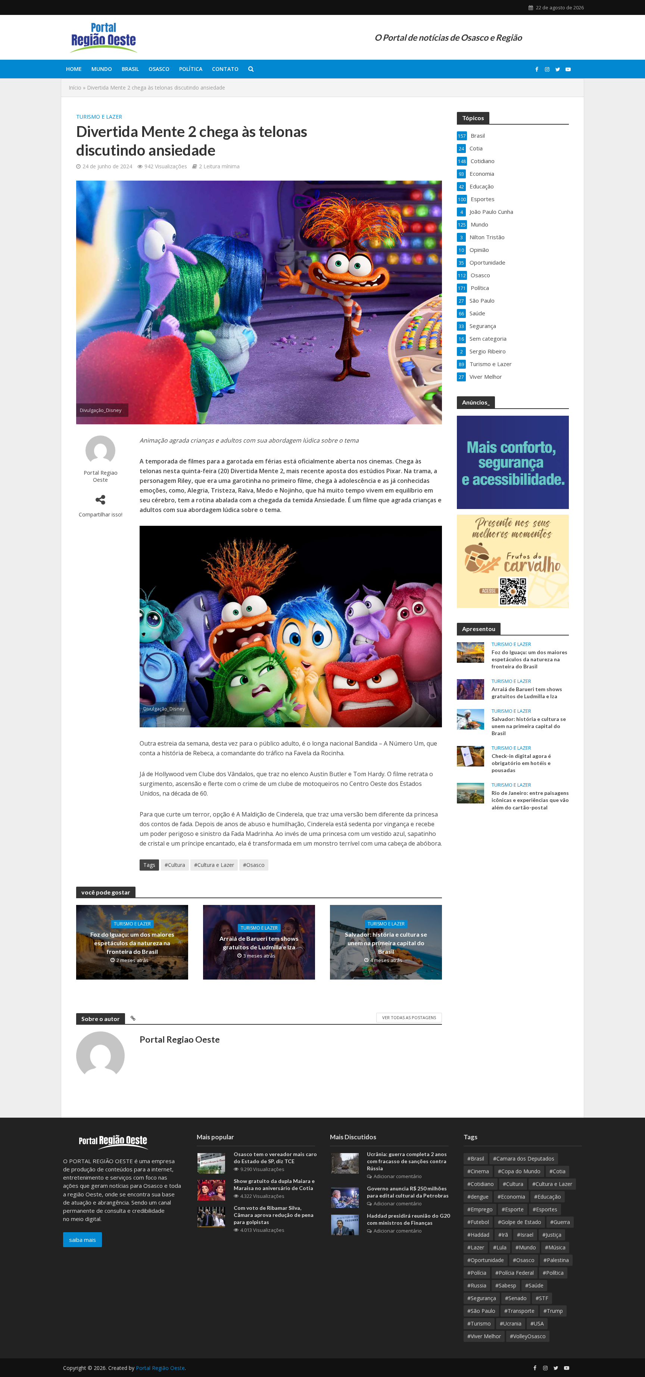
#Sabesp (505, 1285)
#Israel (525, 1234)
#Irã (503, 1234)
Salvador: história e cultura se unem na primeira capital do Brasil (386, 943)
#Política (553, 1272)
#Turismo (479, 1323)
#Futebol (478, 1221)
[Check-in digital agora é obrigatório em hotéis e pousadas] (470, 755)
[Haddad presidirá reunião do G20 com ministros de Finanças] (345, 1224)
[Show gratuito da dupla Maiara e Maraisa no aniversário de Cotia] (211, 1189)
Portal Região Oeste (160, 1367)
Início (75, 87)
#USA (537, 1323)
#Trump (553, 1310)
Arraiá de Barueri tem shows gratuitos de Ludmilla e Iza (259, 942)
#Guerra (560, 1221)
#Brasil (475, 1158)
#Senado (516, 1298)
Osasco (159, 68)
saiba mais (82, 1239)
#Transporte (519, 1310)
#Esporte (513, 1209)
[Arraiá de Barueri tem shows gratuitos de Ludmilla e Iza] (470, 688)
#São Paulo (481, 1310)
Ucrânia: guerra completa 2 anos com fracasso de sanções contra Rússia (407, 1161)
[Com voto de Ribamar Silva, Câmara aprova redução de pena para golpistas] (211, 1216)
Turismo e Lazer (99, 116)
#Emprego (480, 1209)
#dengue (478, 1196)
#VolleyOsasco (528, 1336)
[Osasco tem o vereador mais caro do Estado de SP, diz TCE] (211, 1162)
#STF (542, 1298)
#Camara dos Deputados (523, 1158)
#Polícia (476, 1272)
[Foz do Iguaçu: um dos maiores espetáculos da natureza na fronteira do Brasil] (470, 651)
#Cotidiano (480, 1183)
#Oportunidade (485, 1260)
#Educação (547, 1196)
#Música (555, 1247)
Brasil (130, 68)
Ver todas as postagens (409, 1017)
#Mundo (525, 1247)
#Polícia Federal (514, 1272)
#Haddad (478, 1234)
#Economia (511, 1196)
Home (74, 68)
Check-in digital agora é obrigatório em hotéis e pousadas (521, 763)
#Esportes (545, 1209)
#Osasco (254, 864)
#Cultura (175, 864)
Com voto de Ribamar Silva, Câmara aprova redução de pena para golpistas (274, 1215)
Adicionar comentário (398, 1176)
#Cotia (557, 1171)
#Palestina (556, 1260)
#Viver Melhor (484, 1336)
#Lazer (475, 1247)
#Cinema (478, 1171)
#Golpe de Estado (519, 1221)
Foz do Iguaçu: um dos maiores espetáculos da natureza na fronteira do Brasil (132, 943)
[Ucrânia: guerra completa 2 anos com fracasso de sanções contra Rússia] (345, 1162)
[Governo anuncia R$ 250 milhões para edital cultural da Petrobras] (345, 1196)
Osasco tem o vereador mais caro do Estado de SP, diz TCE (275, 1157)
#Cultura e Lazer (214, 864)
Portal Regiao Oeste (101, 476)
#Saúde (534, 1285)
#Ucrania (510, 1323)
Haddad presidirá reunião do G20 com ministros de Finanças (408, 1219)
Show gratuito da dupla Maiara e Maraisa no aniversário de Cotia (274, 1184)
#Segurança (481, 1298)
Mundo (101, 68)
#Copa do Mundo (519, 1171)
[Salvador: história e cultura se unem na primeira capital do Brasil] (470, 718)
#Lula (500, 1247)
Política (190, 68)
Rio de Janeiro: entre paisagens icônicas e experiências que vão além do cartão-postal (530, 800)
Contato (225, 68)
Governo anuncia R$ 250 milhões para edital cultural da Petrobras (408, 1192)
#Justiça (551, 1234)
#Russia (476, 1285)
